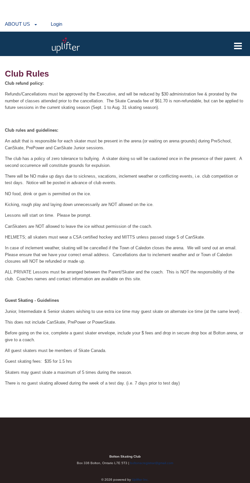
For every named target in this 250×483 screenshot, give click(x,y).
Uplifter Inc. (140, 479)
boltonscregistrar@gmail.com (151, 463)
